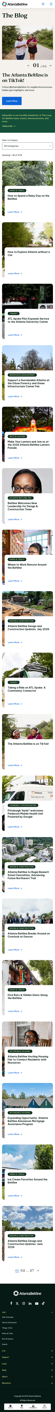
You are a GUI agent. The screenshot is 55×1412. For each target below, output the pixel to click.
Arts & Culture (7, 1339)
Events (4, 1344)
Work (4, 1370)
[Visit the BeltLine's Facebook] (11, 1304)
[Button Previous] (28, 65)
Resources (6, 1383)
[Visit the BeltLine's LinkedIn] (30, 1304)
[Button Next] (50, 65)
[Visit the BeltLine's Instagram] (23, 1304)
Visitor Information (9, 1323)
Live (4, 1351)
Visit (4, 1312)
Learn (4, 1364)
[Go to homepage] (15, 4)
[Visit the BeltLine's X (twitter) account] (17, 1304)
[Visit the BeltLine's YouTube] (36, 1304)
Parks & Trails (7, 1333)
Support (5, 1357)
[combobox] (27, 146)
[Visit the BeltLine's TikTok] (43, 1304)
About (4, 1376)
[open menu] (51, 4)
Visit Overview (7, 1317)
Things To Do (7, 1328)
